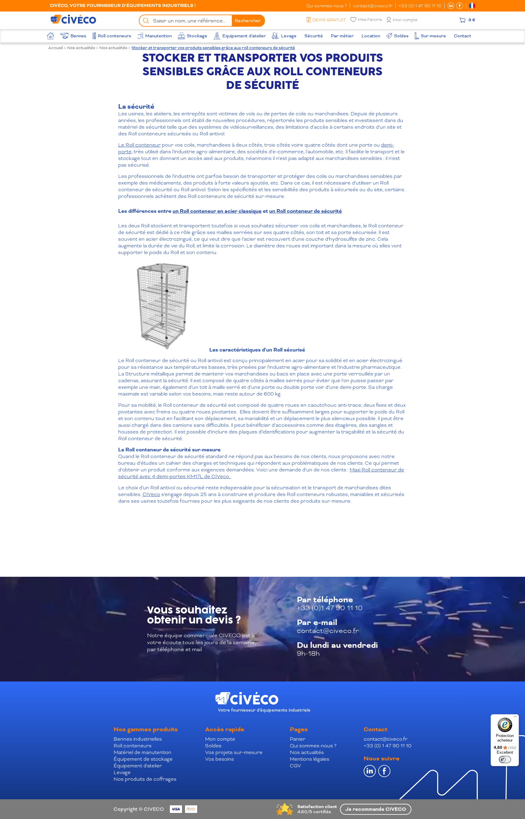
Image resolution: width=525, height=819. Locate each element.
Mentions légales (309, 759)
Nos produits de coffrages (145, 779)
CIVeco (151, 494)
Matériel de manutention (142, 752)
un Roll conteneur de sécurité (305, 211)
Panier (297, 739)
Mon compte (405, 19)
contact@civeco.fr (373, 5)
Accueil (55, 47)
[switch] (505, 759)
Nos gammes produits (146, 729)
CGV (295, 766)
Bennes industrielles (138, 739)
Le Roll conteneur (139, 145)
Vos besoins (219, 759)
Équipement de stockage (143, 759)
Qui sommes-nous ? (326, 5)
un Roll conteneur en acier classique (217, 211)
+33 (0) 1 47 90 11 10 (420, 5)
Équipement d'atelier (138, 766)
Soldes (213, 746)
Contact (375, 729)
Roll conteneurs (133, 746)
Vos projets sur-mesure (233, 752)
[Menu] (515, 718)
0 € (471, 20)
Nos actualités (81, 47)
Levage (122, 772)
